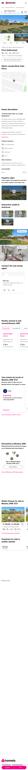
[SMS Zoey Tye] (13, 290)
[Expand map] (24, 74)
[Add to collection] (22, 524)
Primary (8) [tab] (6, 328)
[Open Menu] (3, 3)
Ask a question (13, 466)
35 (6, 43)
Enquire (8, 767)
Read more (5, 137)
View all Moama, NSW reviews (11, 415)
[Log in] (25, 3)
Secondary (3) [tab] (16, 328)
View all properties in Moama (11, 533)
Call (20, 767)
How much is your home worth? (12, 59)
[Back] (2, 12)
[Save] (25, 12)
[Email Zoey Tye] (4, 290)
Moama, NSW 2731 (9, 7)
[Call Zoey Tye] (9, 290)
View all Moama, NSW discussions (12, 472)
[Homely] (14, 760)
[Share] (22, 12)
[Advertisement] (14, 100)
